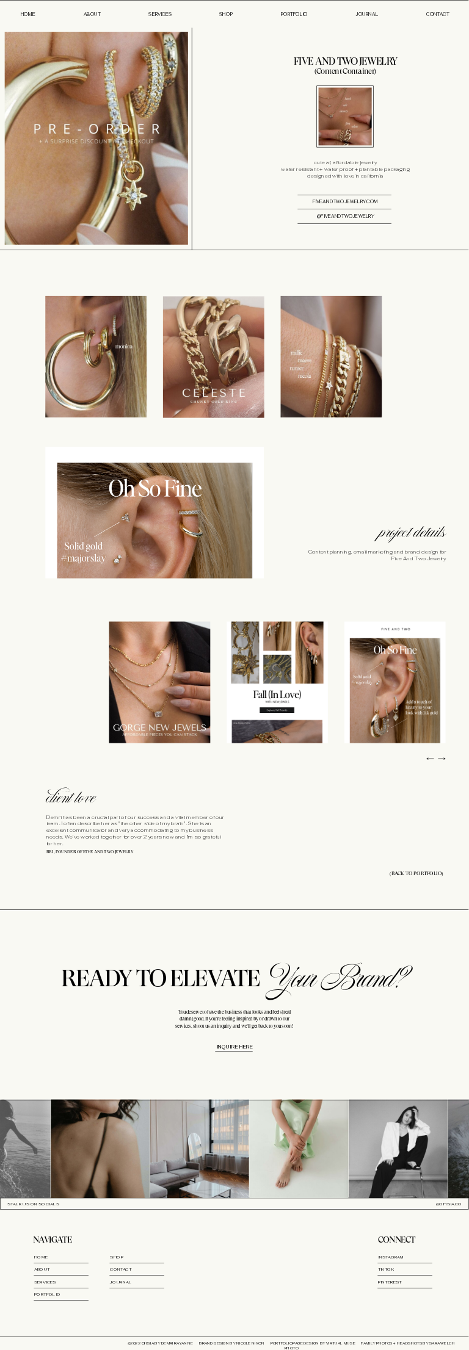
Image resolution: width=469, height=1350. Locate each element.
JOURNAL (366, 14)
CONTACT (436, 14)
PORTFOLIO (294, 14)
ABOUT (91, 14)
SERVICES (160, 14)
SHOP (225, 14)
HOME (28, 14)
